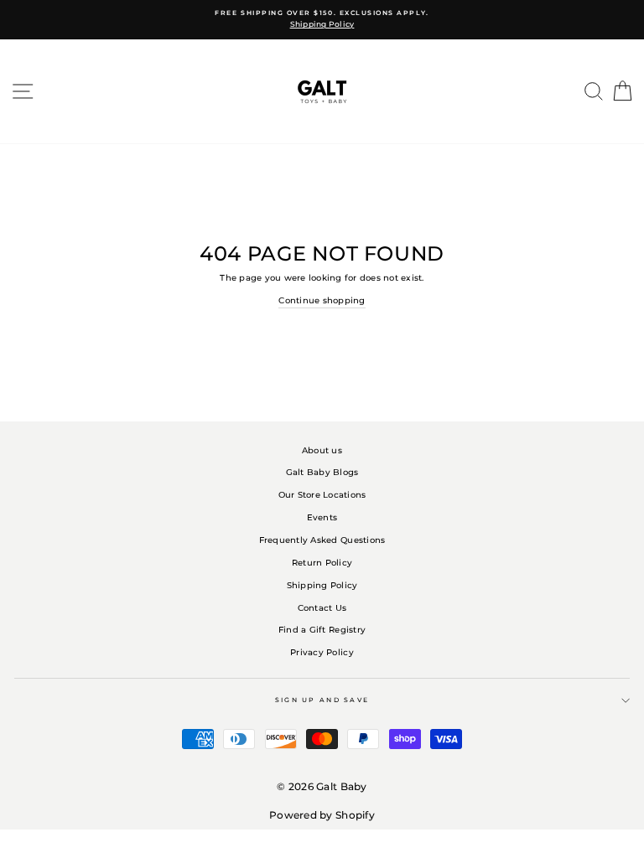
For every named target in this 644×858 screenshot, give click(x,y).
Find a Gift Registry (322, 629)
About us (322, 450)
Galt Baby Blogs (322, 472)
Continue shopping (321, 300)
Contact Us (322, 607)
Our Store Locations (322, 494)
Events (322, 517)
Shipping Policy (322, 585)
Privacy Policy (322, 652)
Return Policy (322, 562)
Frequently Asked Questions (322, 540)
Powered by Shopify (322, 815)
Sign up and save (322, 700)
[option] (322, 19)
